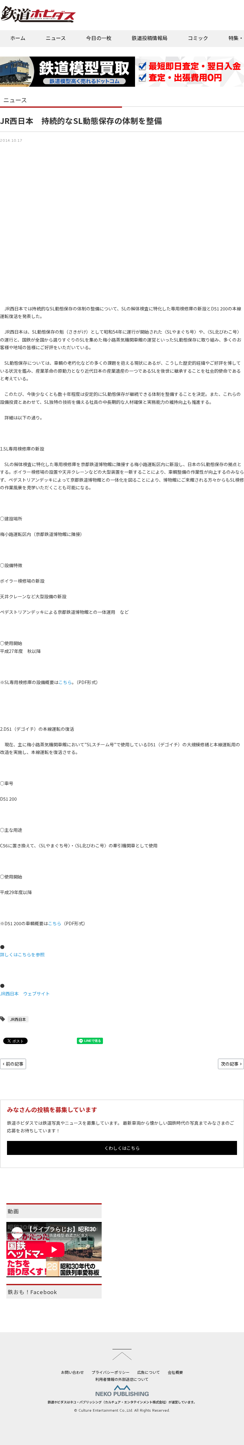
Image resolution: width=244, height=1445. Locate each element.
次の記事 (230, 1064)
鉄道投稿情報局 (149, 38)
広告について (148, 1372)
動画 (13, 1211)
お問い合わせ (72, 1372)
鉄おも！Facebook (32, 1292)
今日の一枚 (99, 38)
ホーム (17, 38)
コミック (198, 38)
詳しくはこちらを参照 (22, 954)
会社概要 (175, 1372)
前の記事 (15, 1064)
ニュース (56, 38)
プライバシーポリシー (111, 1372)
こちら (65, 682)
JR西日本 (18, 1019)
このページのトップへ (122, 1354)
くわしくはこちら (122, 1148)
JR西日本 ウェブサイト (25, 993)
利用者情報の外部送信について (122, 1379)
